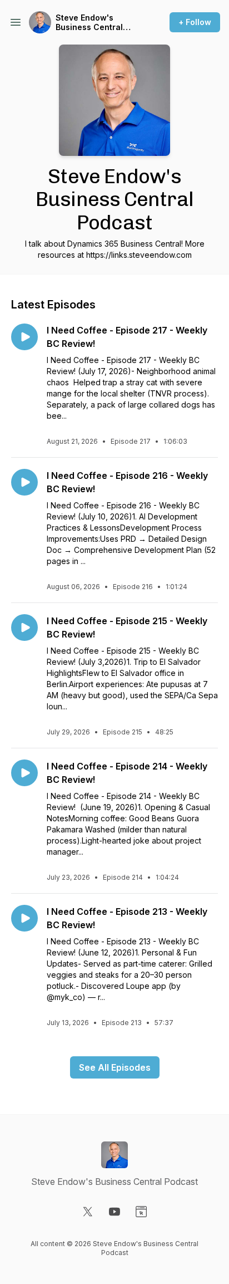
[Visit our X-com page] (87, 1211)
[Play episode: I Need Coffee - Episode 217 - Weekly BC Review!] (24, 337)
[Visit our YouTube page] (114, 1211)
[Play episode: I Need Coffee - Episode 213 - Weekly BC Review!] (24, 918)
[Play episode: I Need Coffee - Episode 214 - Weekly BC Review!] (24, 772)
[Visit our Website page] (141, 1211)
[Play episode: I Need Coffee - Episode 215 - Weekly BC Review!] (24, 627)
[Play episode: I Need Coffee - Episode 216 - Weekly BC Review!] (24, 482)
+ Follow (194, 22)
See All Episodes (115, 1067)
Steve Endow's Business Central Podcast (89, 22)
